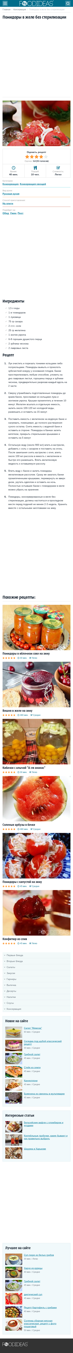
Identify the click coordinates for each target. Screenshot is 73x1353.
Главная (7, 9)
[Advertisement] (36, 58)
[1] (27, 157)
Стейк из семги (32, 1067)
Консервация (19, 9)
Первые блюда (15, 955)
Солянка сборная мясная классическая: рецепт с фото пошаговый (40, 1323)
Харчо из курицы (33, 1268)
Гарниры (11, 979)
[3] (36, 157)
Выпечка (11, 985)
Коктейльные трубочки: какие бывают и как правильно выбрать (46, 1137)
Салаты (11, 967)
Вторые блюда (15, 961)
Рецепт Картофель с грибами (40, 1307)
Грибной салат (32, 1054)
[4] (41, 157)
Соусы (10, 1003)
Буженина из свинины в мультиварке (44, 1093)
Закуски (11, 973)
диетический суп (33, 1294)
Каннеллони (31, 1080)
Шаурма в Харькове (35, 1148)
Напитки (11, 997)
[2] (32, 157)
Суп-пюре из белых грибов (39, 1255)
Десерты (11, 991)
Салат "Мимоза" (33, 1028)
